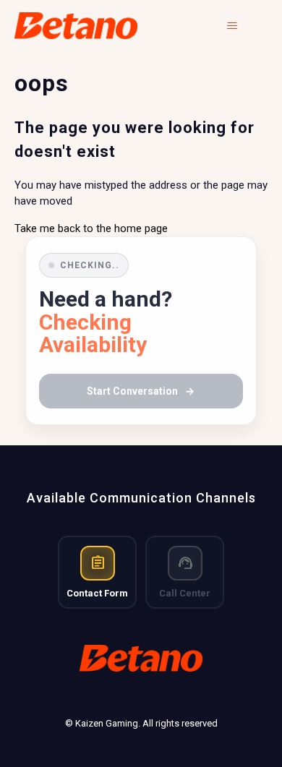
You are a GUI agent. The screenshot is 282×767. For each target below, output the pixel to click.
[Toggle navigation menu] (242, 26)
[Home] (76, 25)
